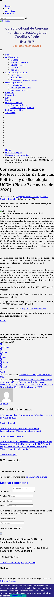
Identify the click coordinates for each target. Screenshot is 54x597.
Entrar (8, 6)
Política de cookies (14, 110)
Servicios (14, 75)
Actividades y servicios (16, 72)
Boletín (8, 100)
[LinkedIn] (29, 42)
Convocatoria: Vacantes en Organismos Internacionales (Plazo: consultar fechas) (20, 429)
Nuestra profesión (13, 82)
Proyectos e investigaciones (23, 80)
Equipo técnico (17, 65)
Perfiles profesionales (20, 87)
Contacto (9, 13)
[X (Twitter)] (25, 42)
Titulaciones (16, 85)
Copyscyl (20, 196)
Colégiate (9, 92)
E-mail (3, 501)
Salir (7, 8)
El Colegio (15, 60)
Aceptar (14, 595)
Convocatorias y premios (22, 107)
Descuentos (10, 95)
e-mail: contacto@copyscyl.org (18, 562)
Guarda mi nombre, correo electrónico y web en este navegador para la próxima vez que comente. (26, 512)
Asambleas (15, 70)
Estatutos (14, 67)
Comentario (6, 491)
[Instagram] (33, 42)
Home (8, 150)
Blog (7, 97)
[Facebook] (21, 42)
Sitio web (4, 505)
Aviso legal (10, 11)
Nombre (4, 496)
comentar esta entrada (36, 477)
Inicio (8, 54)
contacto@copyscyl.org (27, 45)
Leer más (22, 595)
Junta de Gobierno (19, 62)
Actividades (16, 77)
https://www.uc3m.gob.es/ (34, 308)
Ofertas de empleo (13, 102)
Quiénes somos (12, 57)
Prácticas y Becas (18, 105)
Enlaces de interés (18, 90)
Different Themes (8, 581)
